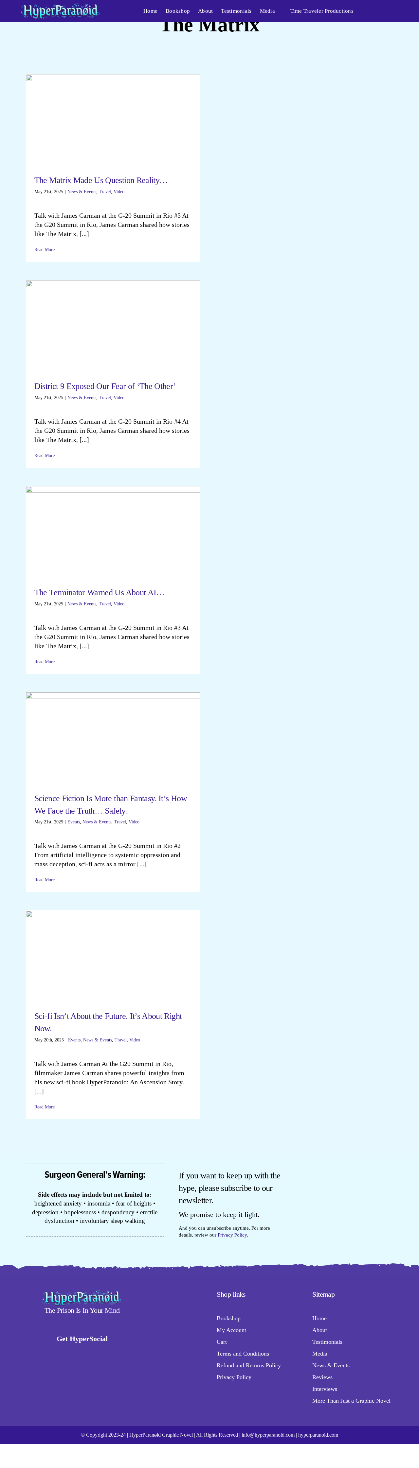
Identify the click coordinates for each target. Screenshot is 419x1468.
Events (73, 821)
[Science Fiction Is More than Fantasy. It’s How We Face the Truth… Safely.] (113, 737)
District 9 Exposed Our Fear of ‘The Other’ (105, 386)
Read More (44, 249)
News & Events (81, 191)
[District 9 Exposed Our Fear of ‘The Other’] (113, 325)
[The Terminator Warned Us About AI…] (113, 531)
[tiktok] (52, 1353)
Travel (105, 191)
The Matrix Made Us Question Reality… (101, 180)
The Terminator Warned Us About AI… (99, 592)
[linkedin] (100, 1353)
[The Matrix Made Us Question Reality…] (113, 119)
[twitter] (64, 1353)
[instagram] (76, 1353)
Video (119, 191)
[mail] (124, 1353)
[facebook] (40, 1353)
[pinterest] (112, 1353)
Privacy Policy (232, 1235)
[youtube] (88, 1353)
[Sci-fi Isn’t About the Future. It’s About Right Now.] (113, 955)
